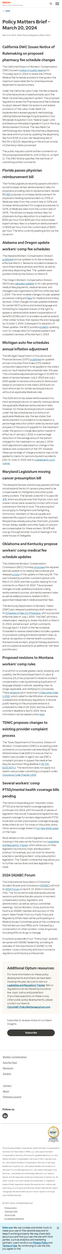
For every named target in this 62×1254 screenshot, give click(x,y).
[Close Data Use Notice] (58, 1228)
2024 (8, 11)
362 (8, 194)
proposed (39, 567)
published (7, 259)
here (41, 714)
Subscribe (31, 1032)
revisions (15, 692)
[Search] (51, 4)
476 (4, 499)
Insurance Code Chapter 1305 (19, 775)
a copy (15, 574)
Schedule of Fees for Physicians (23, 613)
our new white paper (47, 828)
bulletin (44, 327)
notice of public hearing (32, 70)
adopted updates (24, 283)
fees (29, 298)
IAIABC (45, 885)
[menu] (57, 3)
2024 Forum (12, 889)
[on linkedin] (5, 1115)
